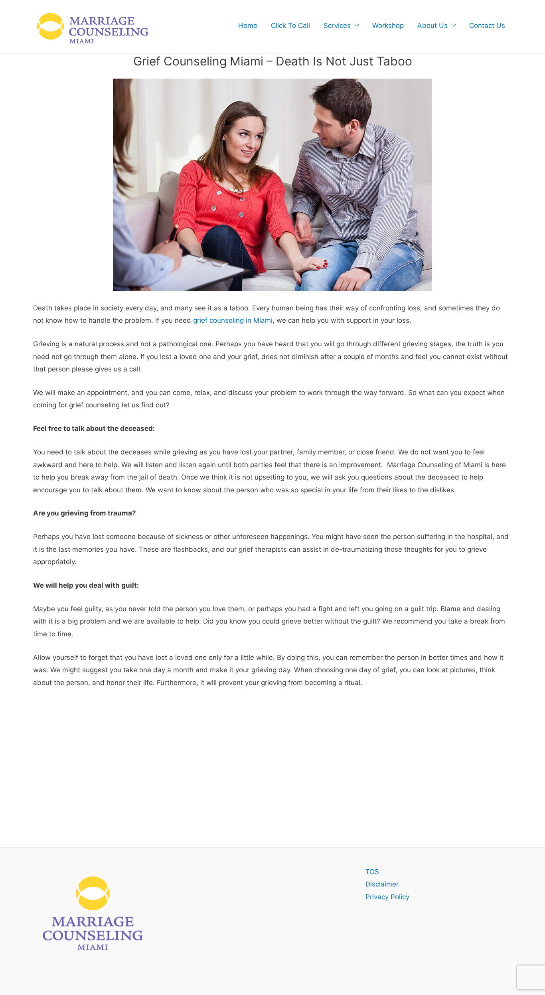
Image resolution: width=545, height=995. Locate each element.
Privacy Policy (387, 897)
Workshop (388, 26)
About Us (432, 26)
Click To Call (290, 26)
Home (247, 26)
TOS (372, 872)
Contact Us (487, 26)
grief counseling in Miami (232, 320)
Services (337, 26)
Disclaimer (382, 884)
